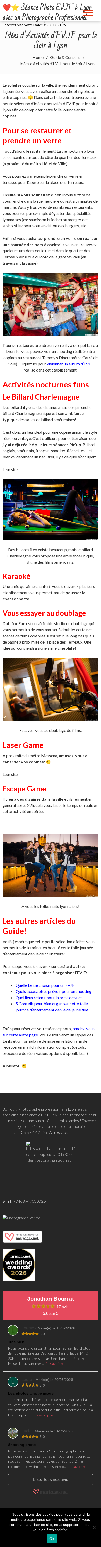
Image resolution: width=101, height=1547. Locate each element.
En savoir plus (56, 1363)
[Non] (94, 1527)
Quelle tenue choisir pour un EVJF (45, 985)
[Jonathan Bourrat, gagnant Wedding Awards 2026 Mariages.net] (19, 1264)
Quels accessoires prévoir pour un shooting (53, 991)
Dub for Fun (14, 623)
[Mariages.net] (22, 1236)
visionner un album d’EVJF (69, 363)
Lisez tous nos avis (50, 1479)
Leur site (10, 469)
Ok (51, 1538)
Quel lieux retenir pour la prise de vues (49, 997)
